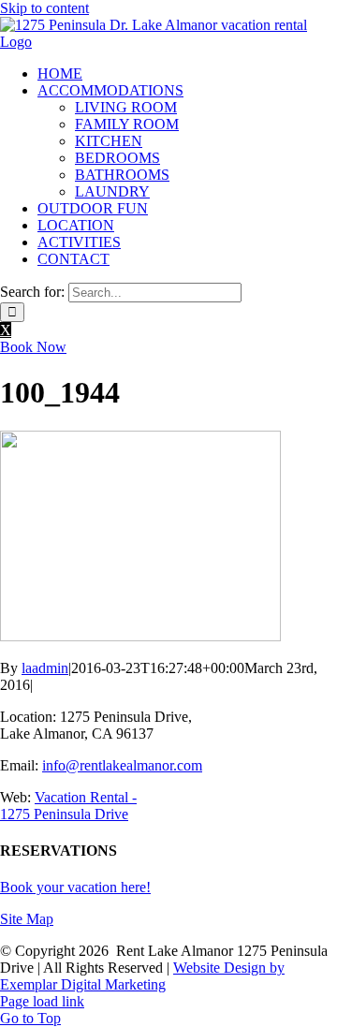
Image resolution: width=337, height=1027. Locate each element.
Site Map (26, 919)
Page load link (42, 1001)
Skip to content (44, 8)
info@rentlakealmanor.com (122, 765)
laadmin (45, 668)
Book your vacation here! (75, 887)
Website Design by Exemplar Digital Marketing (142, 976)
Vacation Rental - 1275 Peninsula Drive (68, 805)
